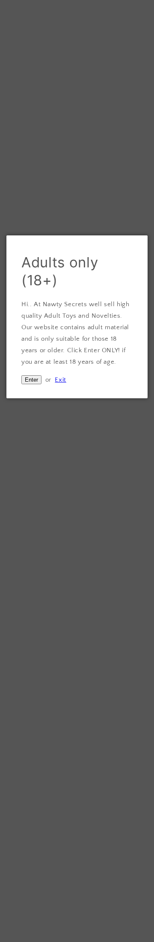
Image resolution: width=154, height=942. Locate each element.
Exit (60, 379)
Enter (31, 380)
